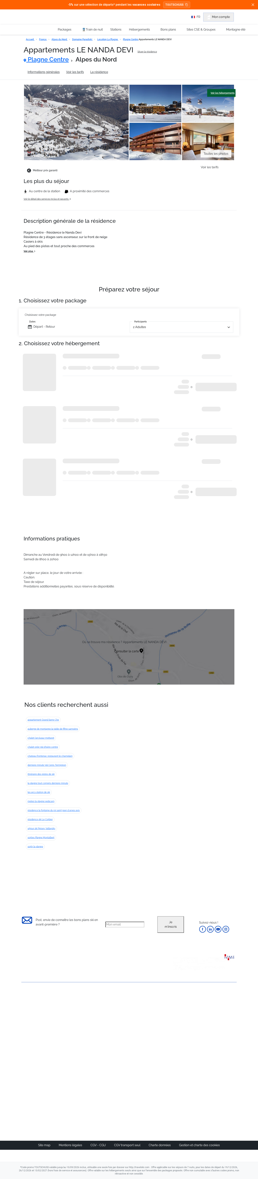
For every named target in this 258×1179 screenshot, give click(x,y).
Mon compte (221, 17)
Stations (115, 29)
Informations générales (44, 72)
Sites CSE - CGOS (116, 1013)
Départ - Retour (44, 326)
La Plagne (146, 1023)
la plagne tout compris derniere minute (48, 783)
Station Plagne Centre (129, 72)
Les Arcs (145, 1027)
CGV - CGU (98, 1145)
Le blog (109, 1078)
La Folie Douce (149, 1101)
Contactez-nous (32, 996)
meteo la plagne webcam (41, 801)
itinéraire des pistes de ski (41, 774)
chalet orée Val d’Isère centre (43, 747)
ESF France (217, 1054)
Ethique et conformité (36, 1021)
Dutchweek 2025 (150, 1096)
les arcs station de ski (39, 792)
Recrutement (30, 1009)
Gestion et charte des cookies (199, 1145)
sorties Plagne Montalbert (41, 837)
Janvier (179, 1013)
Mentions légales (71, 1145)
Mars (177, 1027)
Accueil (30, 39)
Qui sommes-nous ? (35, 1002)
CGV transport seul (127, 1145)
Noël (177, 1004)
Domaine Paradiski (82, 39)
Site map (44, 1145)
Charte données (160, 1145)
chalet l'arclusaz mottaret (41, 738)
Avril (177, 1032)
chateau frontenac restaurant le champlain (50, 756)
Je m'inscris (171, 924)
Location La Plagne (107, 39)
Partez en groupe (116, 1009)
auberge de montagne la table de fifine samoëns (53, 729)
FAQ (24, 1015)
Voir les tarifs (75, 72)
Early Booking (79, 1023)
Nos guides (112, 1083)
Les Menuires (148, 1032)
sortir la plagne (35, 846)
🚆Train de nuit (92, 29)
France (43, 39)
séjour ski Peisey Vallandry (41, 828)
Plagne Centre (131, 39)
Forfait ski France (221, 1050)
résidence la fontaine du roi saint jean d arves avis (54, 810)
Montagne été (235, 29)
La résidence (99, 72)
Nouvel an (181, 1009)
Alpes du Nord (60, 39)
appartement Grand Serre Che (43, 720)
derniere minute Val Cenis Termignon (47, 765)
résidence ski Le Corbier (40, 819)
